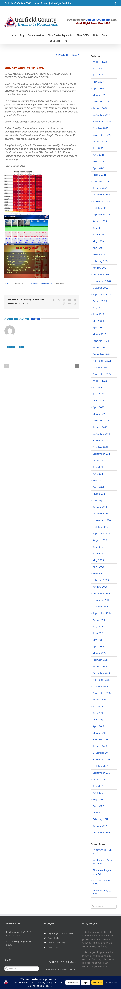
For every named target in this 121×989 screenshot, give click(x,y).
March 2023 (99, 334)
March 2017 (99, 812)
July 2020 (98, 546)
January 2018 (100, 746)
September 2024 (102, 214)
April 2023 (98, 327)
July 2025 (98, 148)
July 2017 (98, 786)
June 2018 (98, 713)
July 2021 (98, 467)
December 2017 (101, 752)
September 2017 (102, 772)
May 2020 (98, 560)
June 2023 (98, 314)
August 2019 (99, 620)
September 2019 (102, 613)
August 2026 (100, 61)
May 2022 (98, 400)
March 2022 (99, 414)
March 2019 (99, 653)
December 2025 (101, 115)
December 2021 (101, 433)
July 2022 (98, 387)
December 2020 (102, 513)
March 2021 (99, 493)
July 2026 (98, 68)
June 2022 (98, 394)
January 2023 (100, 347)
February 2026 (101, 101)
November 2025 (102, 121)
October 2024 (100, 208)
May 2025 (98, 161)
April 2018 (98, 726)
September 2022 (102, 374)
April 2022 (98, 407)
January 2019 (100, 666)
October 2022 (100, 367)
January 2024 (100, 267)
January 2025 (100, 188)
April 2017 (98, 806)
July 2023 (98, 307)
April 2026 (98, 88)
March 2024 (99, 254)
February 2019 (100, 659)
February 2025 (101, 181)
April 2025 (98, 168)
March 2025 (99, 174)
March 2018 (99, 732)
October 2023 (100, 287)
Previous (63, 54)
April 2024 (98, 247)
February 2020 (101, 580)
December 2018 (101, 673)
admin (9, 283)
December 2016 (101, 832)
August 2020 (100, 540)
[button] (66, 41)
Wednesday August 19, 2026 (19, 943)
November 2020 (102, 520)
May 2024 (98, 241)
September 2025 (102, 134)
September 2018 (102, 693)
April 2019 (98, 646)
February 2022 (101, 420)
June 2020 (98, 553)
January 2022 (100, 427)
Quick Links (53, 938)
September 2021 (102, 453)
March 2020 (99, 573)
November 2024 (102, 201)
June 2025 (98, 154)
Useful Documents (56, 943)
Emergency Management (41, 283)
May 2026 (98, 81)
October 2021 (100, 447)
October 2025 (100, 128)
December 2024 (101, 194)
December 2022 (101, 354)
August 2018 (99, 699)
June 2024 (98, 234)
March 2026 (99, 95)
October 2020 (100, 527)
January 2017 (100, 826)
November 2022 (102, 360)
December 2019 (101, 593)
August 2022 (100, 380)
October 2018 (100, 686)
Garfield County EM (97, 19)
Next (74, 54)
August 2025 (100, 141)
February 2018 (100, 739)
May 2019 (98, 639)
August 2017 (99, 779)
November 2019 (101, 600)
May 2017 (98, 799)
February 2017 (100, 819)
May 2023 (98, 321)
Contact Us (53, 947)
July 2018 (98, 706)
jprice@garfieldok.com (62, 3)
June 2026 (98, 75)
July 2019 (98, 626)
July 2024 (98, 228)
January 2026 (100, 108)
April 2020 (99, 566)
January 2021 (100, 507)
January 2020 (100, 586)
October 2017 (100, 766)
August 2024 (100, 221)
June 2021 (98, 473)
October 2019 (100, 606)
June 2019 (98, 633)
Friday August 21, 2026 (19, 932)
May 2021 (98, 480)
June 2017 (98, 792)
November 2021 (101, 440)
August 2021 (99, 460)
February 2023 (101, 340)
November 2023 (102, 281)
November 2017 (101, 759)
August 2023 (100, 301)
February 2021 (100, 500)
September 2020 (102, 533)
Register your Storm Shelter (61, 933)
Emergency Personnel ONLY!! (60, 969)
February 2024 (101, 261)
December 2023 (101, 274)
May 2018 (98, 719)
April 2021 (98, 487)
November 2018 (101, 679)
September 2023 (102, 294)
